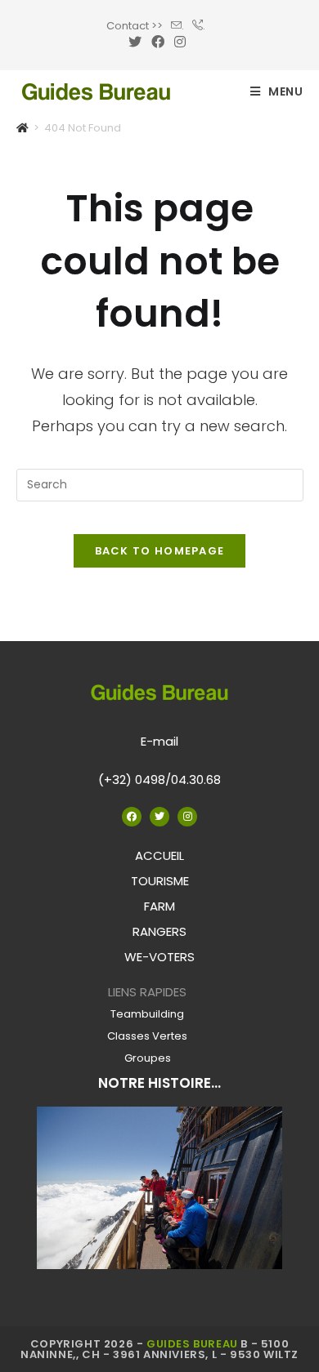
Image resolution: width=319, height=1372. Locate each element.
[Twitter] (159, 816)
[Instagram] (187, 816)
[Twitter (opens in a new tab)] (137, 42)
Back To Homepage (160, 551)
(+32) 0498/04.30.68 (159, 779)
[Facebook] (132, 816)
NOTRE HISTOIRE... (159, 1083)
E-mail (159, 741)
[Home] (22, 128)
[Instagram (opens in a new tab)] (180, 42)
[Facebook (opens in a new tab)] (157, 42)
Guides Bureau (192, 1344)
